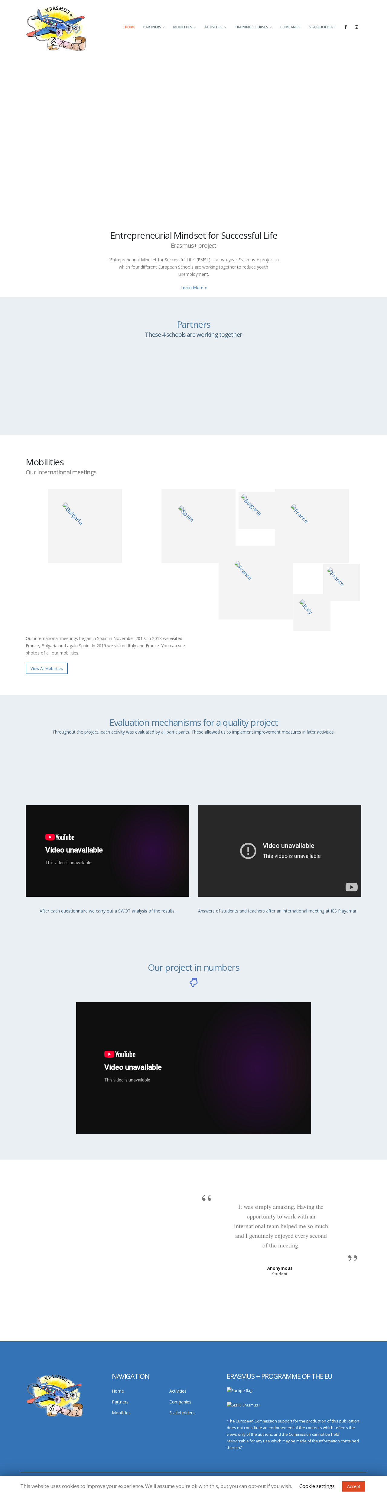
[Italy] (256, 583)
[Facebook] (345, 26)
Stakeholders (322, 27)
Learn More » (193, 287)
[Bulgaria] (85, 526)
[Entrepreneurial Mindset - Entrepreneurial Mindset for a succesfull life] (56, 28)
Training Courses (251, 27)
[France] (312, 526)
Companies (290, 27)
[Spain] (198, 526)
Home (130, 27)
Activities (213, 27)
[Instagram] (356, 26)
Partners (152, 27)
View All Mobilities (47, 668)
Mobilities (182, 27)
